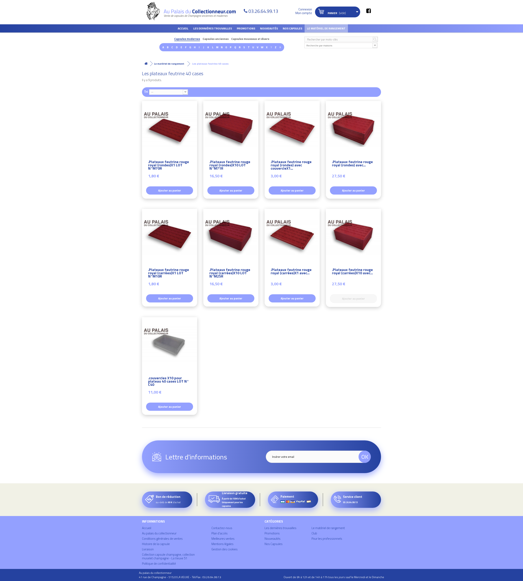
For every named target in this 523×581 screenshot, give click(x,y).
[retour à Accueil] (146, 63)
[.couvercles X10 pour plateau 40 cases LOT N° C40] (169, 344)
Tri (146, 91)
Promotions (246, 28)
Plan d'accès (219, 533)
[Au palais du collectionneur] (194, 11)
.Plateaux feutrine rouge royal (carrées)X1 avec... (291, 272)
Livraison (148, 549)
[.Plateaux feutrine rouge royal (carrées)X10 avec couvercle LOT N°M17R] (353, 236)
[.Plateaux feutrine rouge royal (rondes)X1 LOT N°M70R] (169, 128)
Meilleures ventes (223, 538)
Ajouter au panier (169, 190)
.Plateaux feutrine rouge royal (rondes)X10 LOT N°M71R (229, 165)
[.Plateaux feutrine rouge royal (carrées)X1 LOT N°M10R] (169, 236)
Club (314, 533)
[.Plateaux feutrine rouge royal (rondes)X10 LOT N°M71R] (230, 128)
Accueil (183, 28)
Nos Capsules (292, 28)
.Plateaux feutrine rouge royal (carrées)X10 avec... (352, 272)
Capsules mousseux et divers (250, 39)
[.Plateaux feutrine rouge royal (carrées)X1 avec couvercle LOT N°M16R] (292, 236)
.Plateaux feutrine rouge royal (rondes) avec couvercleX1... (291, 165)
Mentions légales (222, 544)
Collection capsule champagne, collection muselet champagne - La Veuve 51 (168, 556)
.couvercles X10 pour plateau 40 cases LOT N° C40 (168, 381)
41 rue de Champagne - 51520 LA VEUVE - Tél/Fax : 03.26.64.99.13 (180, 577)
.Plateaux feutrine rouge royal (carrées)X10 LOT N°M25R (229, 273)
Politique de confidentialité (159, 563)
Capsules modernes (187, 39)
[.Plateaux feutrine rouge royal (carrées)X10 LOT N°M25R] (230, 236)
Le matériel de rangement (326, 28)
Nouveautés (269, 28)
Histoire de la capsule (156, 544)
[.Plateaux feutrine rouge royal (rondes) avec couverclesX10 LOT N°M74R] (353, 128)
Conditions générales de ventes (162, 538)
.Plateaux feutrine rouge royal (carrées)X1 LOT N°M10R (168, 273)
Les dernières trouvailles (212, 28)
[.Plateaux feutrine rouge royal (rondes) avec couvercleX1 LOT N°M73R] (292, 128)
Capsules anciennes (216, 39)
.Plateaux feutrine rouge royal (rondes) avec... (352, 164)
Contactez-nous (221, 528)
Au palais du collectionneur (159, 533)
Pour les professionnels (327, 538)
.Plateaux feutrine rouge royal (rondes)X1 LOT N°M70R (168, 165)
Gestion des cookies (224, 549)
